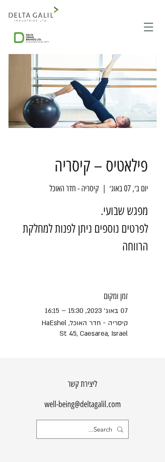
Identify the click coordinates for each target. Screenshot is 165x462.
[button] (148, 27)
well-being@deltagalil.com (82, 404)
